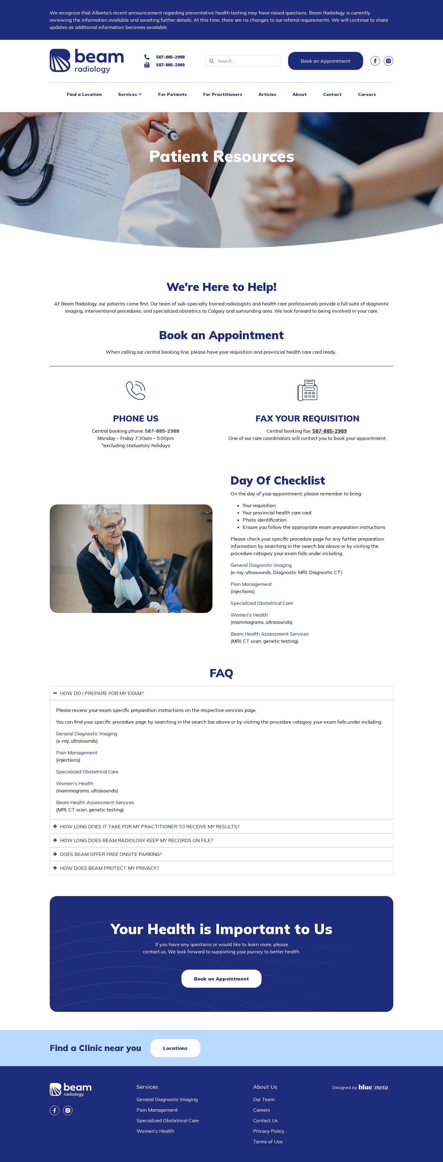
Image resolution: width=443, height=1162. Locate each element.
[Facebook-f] (375, 61)
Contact (332, 94)
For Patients (172, 94)
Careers (367, 94)
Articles (267, 94)
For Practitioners (222, 94)
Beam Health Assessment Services (270, 634)
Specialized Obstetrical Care (262, 603)
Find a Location (84, 94)
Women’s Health (249, 615)
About (300, 94)
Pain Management (251, 584)
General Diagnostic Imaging (261, 565)
